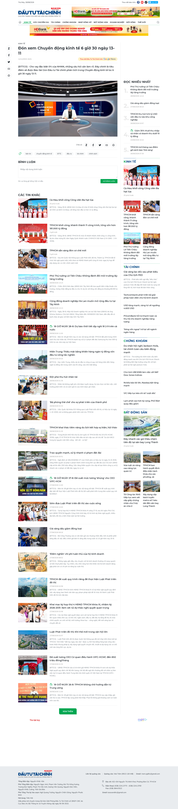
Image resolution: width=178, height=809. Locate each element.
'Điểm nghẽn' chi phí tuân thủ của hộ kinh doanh (77, 554)
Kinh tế (27, 22)
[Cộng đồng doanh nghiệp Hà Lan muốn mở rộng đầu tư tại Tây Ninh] (32, 309)
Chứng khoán (69, 22)
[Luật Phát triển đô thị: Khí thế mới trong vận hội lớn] (32, 640)
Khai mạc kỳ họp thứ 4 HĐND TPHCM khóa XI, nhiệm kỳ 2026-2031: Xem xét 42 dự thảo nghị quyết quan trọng (81, 606)
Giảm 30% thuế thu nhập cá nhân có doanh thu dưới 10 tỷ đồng (145, 133)
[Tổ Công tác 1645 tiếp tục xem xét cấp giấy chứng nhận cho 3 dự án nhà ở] (132, 486)
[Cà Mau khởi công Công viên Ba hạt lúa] (32, 208)
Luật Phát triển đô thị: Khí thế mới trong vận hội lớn (79, 632)
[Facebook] (138, 2)
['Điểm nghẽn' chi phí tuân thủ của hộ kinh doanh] (32, 562)
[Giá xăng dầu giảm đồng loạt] (32, 536)
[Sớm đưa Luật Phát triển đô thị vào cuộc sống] (32, 511)
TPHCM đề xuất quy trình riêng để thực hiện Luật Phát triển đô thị (83, 581)
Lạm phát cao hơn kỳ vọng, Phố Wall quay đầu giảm (142, 402)
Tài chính (55, 22)
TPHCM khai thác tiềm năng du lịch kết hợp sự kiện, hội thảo (83, 427)
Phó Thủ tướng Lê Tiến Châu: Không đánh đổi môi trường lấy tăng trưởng (83, 277)
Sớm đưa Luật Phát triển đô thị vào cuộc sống (75, 503)
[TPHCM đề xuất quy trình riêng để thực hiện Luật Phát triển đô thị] (32, 587)
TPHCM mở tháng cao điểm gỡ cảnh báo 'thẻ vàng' (144, 148)
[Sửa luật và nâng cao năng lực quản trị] (132, 457)
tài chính (80, 154)
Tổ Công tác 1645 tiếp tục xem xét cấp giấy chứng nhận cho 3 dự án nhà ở (132, 500)
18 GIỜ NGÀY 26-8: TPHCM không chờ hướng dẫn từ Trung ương (80, 686)
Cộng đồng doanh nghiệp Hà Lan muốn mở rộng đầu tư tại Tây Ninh (83, 303)
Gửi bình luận (109, 181)
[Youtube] (142, 2)
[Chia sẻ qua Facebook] (9, 55)
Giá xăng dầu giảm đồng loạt (66, 528)
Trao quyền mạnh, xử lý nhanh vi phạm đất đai (75, 453)
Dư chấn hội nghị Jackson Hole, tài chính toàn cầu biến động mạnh (141, 349)
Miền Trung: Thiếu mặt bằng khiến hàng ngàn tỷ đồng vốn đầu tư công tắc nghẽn (82, 353)
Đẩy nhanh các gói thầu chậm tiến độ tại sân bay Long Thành (141, 441)
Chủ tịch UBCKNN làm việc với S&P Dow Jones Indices (141, 373)
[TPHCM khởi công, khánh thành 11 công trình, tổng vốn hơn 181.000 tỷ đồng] (32, 233)
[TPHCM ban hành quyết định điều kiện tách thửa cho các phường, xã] (151, 457)
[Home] (20, 22)
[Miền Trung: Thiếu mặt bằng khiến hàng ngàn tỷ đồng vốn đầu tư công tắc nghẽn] (32, 359)
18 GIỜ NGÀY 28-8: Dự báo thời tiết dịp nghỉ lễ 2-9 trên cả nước (83, 328)
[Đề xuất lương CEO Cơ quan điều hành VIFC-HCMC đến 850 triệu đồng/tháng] (32, 665)
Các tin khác (29, 195)
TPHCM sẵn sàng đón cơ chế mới (68, 250)
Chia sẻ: (79, 145)
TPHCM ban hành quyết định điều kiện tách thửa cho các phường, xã (151, 471)
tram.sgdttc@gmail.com (151, 774)
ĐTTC (59, 154)
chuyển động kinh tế (44, 154)
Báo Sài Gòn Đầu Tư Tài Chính (39, 12)
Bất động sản (101, 22)
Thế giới (142, 22)
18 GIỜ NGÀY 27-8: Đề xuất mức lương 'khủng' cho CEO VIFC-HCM (82, 480)
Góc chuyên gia (41, 22)
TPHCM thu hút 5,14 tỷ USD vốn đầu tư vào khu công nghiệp (143, 117)
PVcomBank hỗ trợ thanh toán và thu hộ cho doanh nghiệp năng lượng (140, 319)
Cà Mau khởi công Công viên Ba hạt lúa (71, 200)
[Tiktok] (146, 2)
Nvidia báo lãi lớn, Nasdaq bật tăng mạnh (141, 384)
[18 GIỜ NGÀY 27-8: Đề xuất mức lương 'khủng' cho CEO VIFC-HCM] (32, 486)
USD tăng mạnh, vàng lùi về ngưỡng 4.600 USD (142, 306)
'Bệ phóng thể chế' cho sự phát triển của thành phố (78, 402)
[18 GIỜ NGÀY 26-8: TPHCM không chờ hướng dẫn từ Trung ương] (32, 692)
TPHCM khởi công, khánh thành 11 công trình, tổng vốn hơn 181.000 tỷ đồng (83, 227)
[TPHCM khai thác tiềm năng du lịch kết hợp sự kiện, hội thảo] (32, 435)
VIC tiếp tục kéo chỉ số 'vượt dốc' (140, 393)
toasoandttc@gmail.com (117, 792)
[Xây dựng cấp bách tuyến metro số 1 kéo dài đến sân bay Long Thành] (151, 486)
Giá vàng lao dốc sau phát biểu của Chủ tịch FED (141, 273)
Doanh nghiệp (117, 22)
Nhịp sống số (85, 22)
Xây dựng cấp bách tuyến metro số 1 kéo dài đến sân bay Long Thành (151, 500)
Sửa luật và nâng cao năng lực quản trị (132, 468)
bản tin (28, 154)
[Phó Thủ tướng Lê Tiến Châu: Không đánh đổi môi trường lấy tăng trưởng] (32, 284)
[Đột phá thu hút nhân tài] (32, 385)
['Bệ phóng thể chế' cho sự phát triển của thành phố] (32, 410)
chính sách (93, 154)
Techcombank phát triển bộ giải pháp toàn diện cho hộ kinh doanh (141, 296)
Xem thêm (68, 711)
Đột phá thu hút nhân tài (63, 377)
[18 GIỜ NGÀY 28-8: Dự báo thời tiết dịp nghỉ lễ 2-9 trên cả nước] (32, 334)
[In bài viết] (9, 75)
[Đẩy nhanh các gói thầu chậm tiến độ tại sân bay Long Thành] (142, 426)
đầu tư (69, 154)
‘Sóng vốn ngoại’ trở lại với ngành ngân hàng (140, 330)
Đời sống (131, 22)
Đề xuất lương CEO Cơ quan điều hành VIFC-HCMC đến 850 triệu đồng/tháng (83, 659)
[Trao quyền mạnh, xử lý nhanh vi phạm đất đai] (32, 461)
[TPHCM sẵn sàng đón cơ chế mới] (32, 258)
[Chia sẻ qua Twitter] (9, 62)
